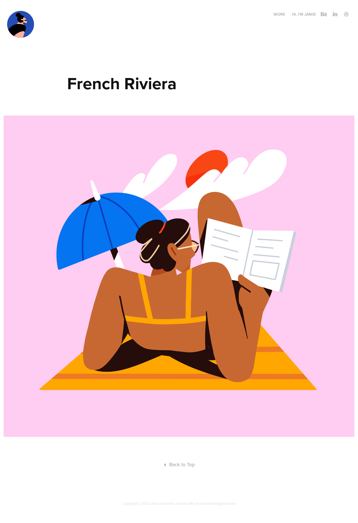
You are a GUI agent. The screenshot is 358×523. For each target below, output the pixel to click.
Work (279, 14)
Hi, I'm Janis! (304, 14)
